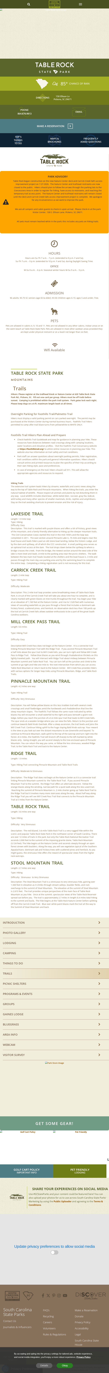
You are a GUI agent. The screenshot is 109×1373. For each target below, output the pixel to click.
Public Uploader (63, 1201)
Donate (79, 1316)
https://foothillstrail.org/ (32, 449)
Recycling (48, 1316)
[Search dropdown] (29, 4)
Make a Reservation (86, 1310)
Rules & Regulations (54, 1334)
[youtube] (65, 1296)
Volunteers (49, 1328)
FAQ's (46, 1310)
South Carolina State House (87, 1342)
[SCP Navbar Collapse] (80, 4)
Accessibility (81, 1328)
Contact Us (9, 1321)
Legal (78, 1334)
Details (44, 1365)
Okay (65, 1365)
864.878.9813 (25, 113)
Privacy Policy (82, 1322)
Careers (47, 1322)
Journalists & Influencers (17, 1327)
